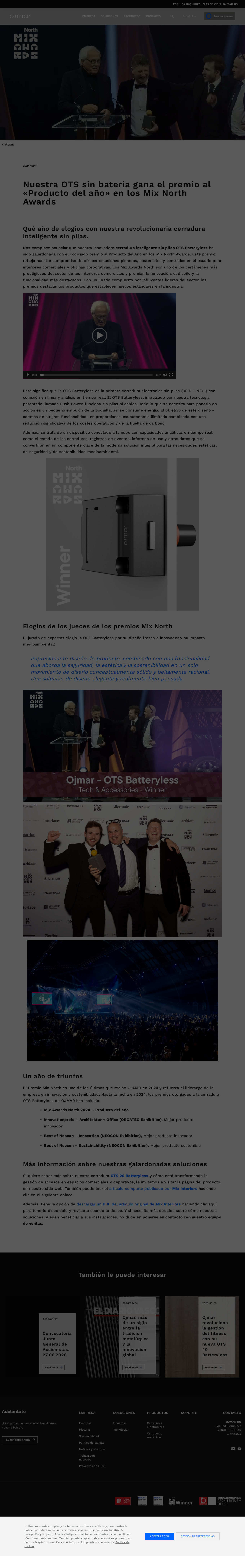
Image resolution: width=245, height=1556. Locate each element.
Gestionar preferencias (198, 1536)
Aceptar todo (159, 1536)
